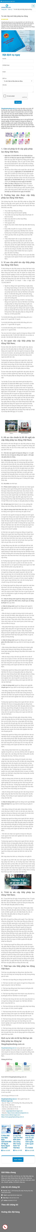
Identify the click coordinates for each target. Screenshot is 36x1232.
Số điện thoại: (6, 65)
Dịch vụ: (5, 78)
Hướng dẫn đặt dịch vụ (7, 1215)
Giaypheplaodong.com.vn (9, 108)
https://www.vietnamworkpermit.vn (17, 1113)
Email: (4, 71)
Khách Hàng (4, 1225)
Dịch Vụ (3, 1220)
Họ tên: (4, 58)
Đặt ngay (18, 102)
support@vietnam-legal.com (8, 1)
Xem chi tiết (6, 1150)
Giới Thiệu (3, 1218)
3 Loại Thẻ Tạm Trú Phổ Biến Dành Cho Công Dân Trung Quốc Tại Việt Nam (17, 1142)
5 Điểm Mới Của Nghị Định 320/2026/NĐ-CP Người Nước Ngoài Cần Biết (6, 1142)
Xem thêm (18, 1160)
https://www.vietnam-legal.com (10, 1115)
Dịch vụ (10, 9)
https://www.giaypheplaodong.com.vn (12, 1117)
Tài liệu (3, 1222)
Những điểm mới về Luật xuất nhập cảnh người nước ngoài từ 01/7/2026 (29, 1142)
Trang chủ (3, 9)
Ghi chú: (5, 85)
